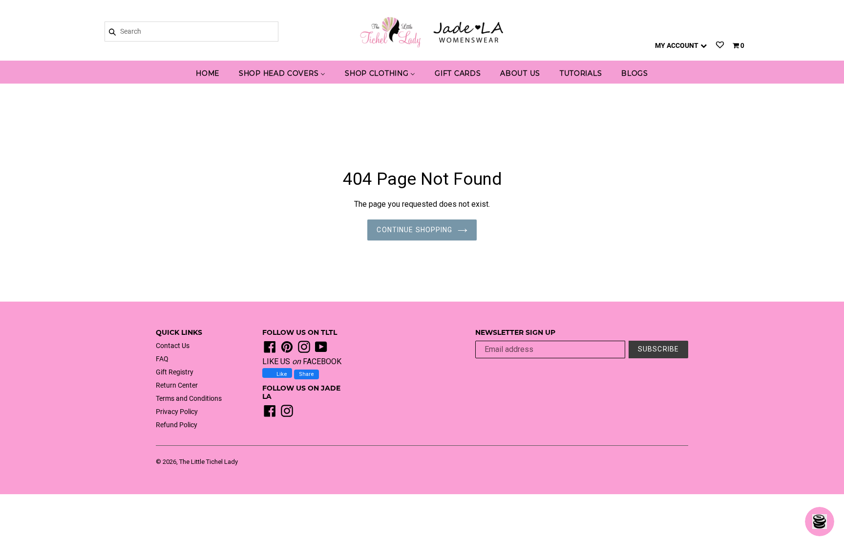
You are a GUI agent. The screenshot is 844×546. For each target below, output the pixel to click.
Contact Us (173, 345)
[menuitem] (207, 74)
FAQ (162, 359)
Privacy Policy (177, 411)
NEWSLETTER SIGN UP (515, 332)
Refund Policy (176, 425)
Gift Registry (174, 372)
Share (306, 374)
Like (281, 374)
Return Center (177, 385)
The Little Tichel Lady (208, 461)
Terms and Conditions (189, 398)
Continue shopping (414, 230)
